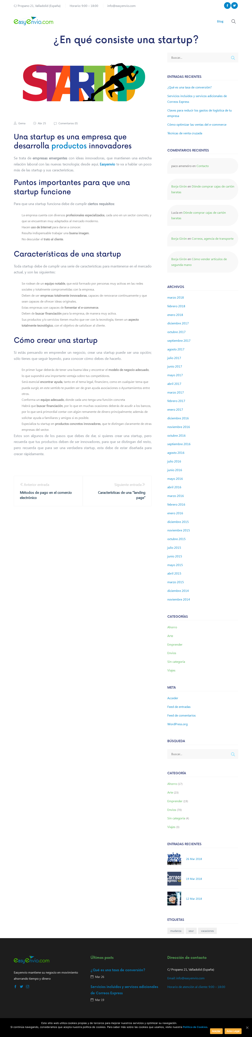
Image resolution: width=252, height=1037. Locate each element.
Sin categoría (176, 661)
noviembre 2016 (178, 427)
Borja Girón (179, 186)
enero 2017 (175, 409)
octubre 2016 (176, 435)
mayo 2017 (175, 375)
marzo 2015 (175, 582)
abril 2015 (174, 573)
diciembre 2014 (178, 591)
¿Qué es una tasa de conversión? (189, 87)
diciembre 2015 (178, 522)
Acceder (172, 698)
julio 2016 (174, 461)
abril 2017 (174, 384)
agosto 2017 (175, 349)
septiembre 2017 (179, 340)
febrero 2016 (176, 504)
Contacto (202, 166)
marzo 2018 (175, 297)
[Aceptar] (247, 1028)
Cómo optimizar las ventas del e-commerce (196, 124)
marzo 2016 (175, 496)
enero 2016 (175, 513)
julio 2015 (174, 547)
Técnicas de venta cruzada (184, 133)
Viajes (171, 670)
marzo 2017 (175, 392)
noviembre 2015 (178, 530)
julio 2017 (174, 358)
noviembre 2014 (178, 599)
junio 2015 (174, 556)
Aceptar (216, 1031)
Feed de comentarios (181, 715)
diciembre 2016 (178, 418)
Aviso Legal (233, 1031)
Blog (220, 21)
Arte (170, 636)
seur (191, 931)
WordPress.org (177, 724)
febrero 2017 (176, 401)
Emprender (175, 644)
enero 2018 (175, 315)
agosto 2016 (175, 452)
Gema (21, 123)
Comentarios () (68, 123)
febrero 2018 (176, 306)
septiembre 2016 (179, 444)
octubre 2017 (176, 332)
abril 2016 (174, 487)
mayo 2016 (175, 478)
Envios (171, 653)
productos (69, 146)
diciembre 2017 (178, 323)
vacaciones (207, 931)
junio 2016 (174, 470)
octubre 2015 (176, 539)
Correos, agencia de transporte (212, 238)
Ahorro (172, 627)
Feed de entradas (179, 707)
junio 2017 (174, 366)
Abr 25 (42, 123)
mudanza (175, 931)
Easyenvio (107, 164)
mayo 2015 (175, 565)
